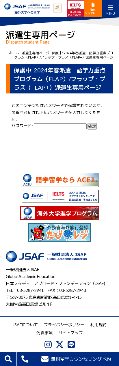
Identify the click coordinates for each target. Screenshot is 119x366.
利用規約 (98, 324)
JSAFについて (25, 324)
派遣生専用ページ (35, 53)
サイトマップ (71, 332)
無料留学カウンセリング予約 (81, 359)
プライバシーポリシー (64, 324)
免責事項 (44, 332)
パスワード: (23, 125)
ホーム (14, 53)
